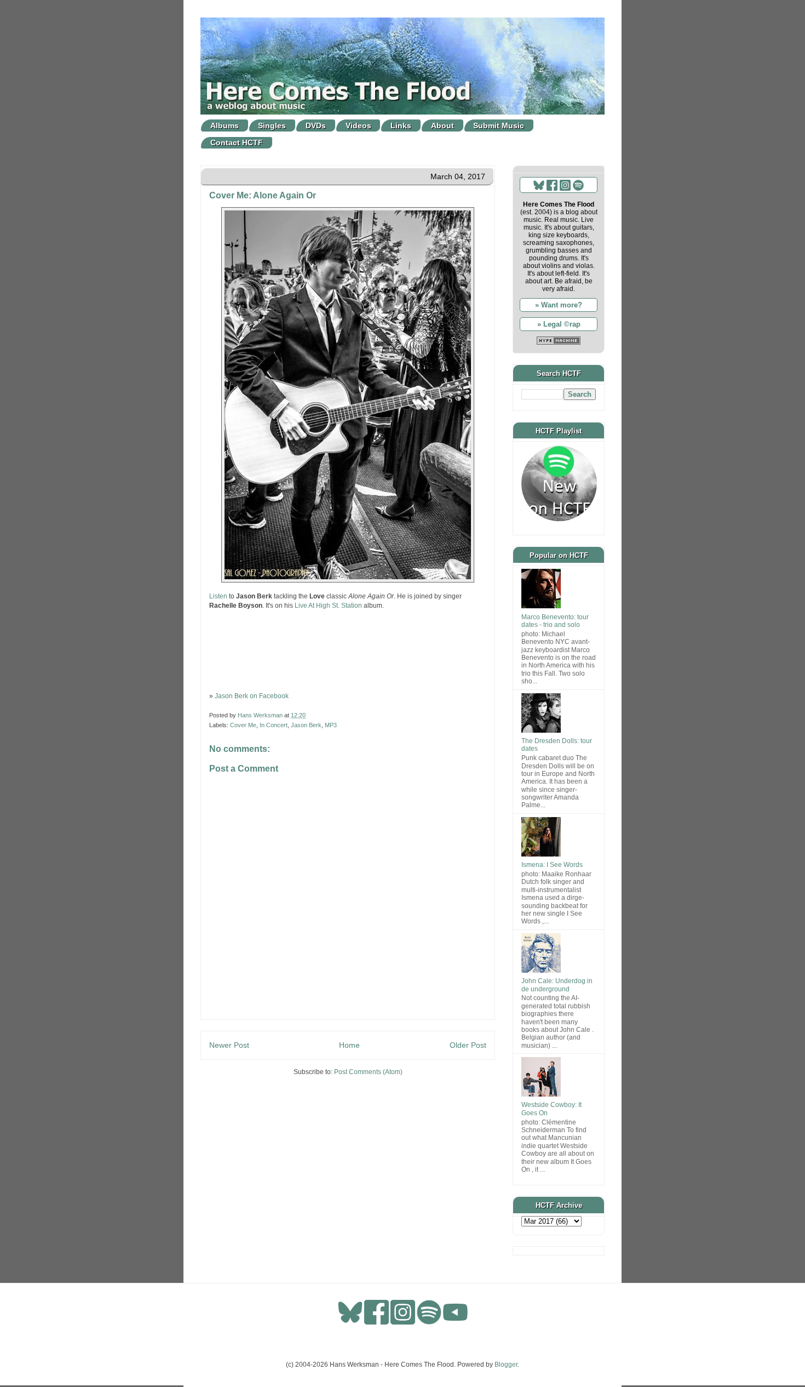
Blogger (506, 1364)
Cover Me (243, 725)
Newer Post (229, 1045)
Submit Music (498, 125)
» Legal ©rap (558, 324)
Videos (358, 125)
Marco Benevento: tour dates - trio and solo (555, 621)
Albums (224, 125)
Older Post (468, 1045)
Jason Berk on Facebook (252, 696)
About (442, 125)
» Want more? (558, 305)
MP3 (331, 725)
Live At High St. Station (328, 605)
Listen (218, 596)
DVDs (316, 125)
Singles (272, 125)
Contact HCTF (236, 142)
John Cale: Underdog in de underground (557, 984)
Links (400, 125)
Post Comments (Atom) (368, 1072)
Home (349, 1045)
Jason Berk (306, 725)
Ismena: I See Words (552, 865)
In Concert (274, 725)
